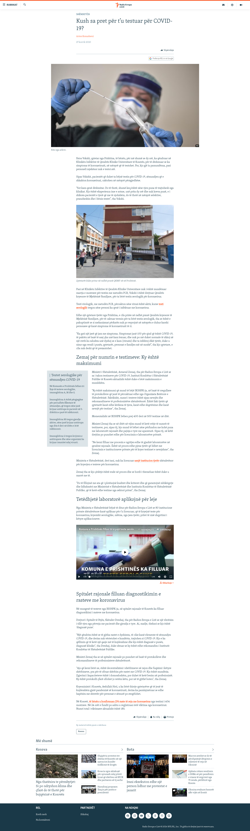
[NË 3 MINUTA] (223, 5)
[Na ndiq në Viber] (162, 815)
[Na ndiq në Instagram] (134, 815)
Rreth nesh (41, 814)
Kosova (41, 750)
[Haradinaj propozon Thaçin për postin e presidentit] (88, 789)
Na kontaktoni (43, 820)
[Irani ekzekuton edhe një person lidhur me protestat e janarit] (148, 766)
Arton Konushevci (85, 36)
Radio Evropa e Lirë (93, 533)
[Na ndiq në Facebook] (127, 815)
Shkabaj (84, 814)
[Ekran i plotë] (171, 577)
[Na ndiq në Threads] (155, 815)
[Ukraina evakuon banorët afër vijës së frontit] (179, 792)
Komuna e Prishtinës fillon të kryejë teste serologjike (109, 529)
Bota (130, 750)
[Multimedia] (241, 5)
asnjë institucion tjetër (147, 461)
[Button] (167, 50)
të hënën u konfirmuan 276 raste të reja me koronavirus (119, 701)
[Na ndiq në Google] (169, 815)
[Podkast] (232, 5)
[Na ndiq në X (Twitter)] (148, 815)
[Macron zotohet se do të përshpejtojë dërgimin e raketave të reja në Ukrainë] (179, 759)
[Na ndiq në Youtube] (141, 815)
